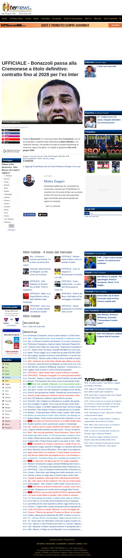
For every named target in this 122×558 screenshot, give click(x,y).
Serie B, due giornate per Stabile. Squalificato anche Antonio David (56, 393)
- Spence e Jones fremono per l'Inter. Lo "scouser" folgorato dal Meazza (60, 524)
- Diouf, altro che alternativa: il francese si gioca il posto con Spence (58, 521)
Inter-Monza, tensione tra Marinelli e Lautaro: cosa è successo (56, 487)
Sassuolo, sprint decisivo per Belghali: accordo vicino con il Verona (40, 272)
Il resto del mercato (36, 156)
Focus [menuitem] (28, 19)
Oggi (87, 213)
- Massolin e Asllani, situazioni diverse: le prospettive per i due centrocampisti (62, 527)
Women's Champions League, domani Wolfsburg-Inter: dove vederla (56, 464)
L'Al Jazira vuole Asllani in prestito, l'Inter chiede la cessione (53, 495)
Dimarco (7, 200)
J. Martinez (8, 176)
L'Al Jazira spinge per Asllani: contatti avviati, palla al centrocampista (56, 498)
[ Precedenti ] (11, 325)
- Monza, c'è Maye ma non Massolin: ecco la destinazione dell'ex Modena (61, 529)
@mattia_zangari (48, 158)
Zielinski (7, 197)
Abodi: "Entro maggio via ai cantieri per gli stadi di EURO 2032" (54, 353)
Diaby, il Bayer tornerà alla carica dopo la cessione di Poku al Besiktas (57, 438)
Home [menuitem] (4, 19)
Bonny (6, 210)
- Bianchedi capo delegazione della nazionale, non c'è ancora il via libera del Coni (66, 472)
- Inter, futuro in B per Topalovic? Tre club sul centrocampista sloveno (58, 481)
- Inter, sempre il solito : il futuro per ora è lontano (57, 484)
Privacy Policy (69, 540)
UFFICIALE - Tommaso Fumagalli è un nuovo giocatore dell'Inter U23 (57, 375)
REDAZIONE (50, 544)
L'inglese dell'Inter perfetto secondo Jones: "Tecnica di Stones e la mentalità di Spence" (64, 430)
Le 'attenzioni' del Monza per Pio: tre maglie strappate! (53, 461)
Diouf (6, 188)
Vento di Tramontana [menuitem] (73, 19)
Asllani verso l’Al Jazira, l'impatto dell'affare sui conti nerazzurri (56, 350)
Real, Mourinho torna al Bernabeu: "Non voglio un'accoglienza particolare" (59, 450)
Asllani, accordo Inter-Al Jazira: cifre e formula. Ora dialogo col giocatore (58, 415)
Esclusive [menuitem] (56, 19)
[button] (11, 226)
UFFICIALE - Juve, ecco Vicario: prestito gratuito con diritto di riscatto (40, 309)
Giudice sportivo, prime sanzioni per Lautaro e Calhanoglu (52, 424)
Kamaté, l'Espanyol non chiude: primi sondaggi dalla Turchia (53, 490)
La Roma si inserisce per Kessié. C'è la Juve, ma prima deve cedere (59, 341)
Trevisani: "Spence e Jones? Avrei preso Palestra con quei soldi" (55, 378)
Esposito (7, 207)
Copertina (89, 113)
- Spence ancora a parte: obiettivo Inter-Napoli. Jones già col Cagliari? (59, 427)
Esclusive (89, 254)
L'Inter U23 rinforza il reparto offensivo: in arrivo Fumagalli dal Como (56, 509)
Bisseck (7, 179)
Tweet (43, 215)
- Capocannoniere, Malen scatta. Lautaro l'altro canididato (56, 413)
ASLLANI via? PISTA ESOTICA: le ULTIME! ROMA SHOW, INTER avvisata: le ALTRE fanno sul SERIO (74, 421)
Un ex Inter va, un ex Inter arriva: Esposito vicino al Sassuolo (53, 501)
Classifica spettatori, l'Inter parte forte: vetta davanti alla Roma (53, 478)
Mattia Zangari (29, 158)
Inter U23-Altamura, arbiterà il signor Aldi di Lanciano (50, 398)
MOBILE (80, 544)
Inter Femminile (92, 311)
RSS (85, 544)
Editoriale (89, 62)
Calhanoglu (8, 194)
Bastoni (6, 185)
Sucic (6, 213)
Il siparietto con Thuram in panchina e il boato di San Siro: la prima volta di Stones (65, 444)
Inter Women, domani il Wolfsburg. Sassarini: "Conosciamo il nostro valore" (59, 367)
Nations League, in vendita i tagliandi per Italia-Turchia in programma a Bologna (61, 407)
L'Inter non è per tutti (36, 327)
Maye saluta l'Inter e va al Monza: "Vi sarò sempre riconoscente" (55, 452)
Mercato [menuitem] (97, 19)
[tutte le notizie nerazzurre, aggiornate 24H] (17, 7)
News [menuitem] (36, 19)
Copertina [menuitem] (45, 19)
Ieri (91, 213)
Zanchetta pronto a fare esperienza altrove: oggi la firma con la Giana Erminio (60, 504)
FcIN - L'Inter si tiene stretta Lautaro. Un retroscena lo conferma (109, 260)
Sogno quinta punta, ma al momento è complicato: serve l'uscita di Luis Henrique (64, 338)
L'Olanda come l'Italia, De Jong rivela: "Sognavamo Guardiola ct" (55, 347)
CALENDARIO (61, 544)
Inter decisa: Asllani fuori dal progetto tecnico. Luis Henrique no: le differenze (60, 455)
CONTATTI (71, 544)
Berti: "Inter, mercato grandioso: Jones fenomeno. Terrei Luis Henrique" (57, 432)
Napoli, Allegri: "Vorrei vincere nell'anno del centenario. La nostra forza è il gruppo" (62, 418)
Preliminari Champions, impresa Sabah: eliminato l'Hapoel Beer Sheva (58, 344)
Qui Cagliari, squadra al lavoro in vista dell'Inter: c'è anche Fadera (55, 355)
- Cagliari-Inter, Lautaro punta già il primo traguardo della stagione (59, 507)
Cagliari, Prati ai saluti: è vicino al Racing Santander (50, 370)
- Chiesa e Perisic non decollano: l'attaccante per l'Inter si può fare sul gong (61, 518)
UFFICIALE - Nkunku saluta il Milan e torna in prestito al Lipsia (71, 259)
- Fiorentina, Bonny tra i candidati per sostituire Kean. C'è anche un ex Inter (64, 458)
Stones (6, 216)
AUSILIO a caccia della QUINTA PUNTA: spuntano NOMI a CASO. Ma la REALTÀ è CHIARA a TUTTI (73, 492)
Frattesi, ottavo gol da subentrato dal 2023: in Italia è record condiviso (57, 515)
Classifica (7, 360)
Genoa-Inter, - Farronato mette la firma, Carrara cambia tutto (108, 298)
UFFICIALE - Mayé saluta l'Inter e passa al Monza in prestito (53, 373)
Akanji (6, 182)
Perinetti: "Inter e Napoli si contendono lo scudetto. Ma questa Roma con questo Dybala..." (66, 401)
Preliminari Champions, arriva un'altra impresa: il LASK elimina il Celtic (58, 336)
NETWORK (41, 544)
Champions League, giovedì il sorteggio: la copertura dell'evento (55, 447)
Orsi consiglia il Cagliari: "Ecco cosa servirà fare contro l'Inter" (54, 404)
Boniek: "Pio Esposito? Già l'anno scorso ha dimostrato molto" (54, 381)
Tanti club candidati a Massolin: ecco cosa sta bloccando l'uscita (57, 384)
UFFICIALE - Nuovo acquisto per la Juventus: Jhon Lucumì (71, 309)
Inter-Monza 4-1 (93, 157)
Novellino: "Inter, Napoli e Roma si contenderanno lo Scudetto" (54, 410)
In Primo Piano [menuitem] (16, 19)
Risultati (11, 230)
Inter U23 (89, 330)
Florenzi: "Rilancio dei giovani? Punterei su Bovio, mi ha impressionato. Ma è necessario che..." (68, 512)
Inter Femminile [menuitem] (111, 19)
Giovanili (89, 292)
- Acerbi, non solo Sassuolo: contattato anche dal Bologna (56, 390)
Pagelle (88, 273)
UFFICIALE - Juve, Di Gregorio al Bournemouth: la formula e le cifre (56, 470)
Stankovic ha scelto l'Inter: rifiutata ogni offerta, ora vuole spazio (57, 361)
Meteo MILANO (11, 331)
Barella (6, 191)
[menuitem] (120, 19)
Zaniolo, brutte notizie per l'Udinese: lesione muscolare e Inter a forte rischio (60, 395)
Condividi (30, 215)
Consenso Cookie (56, 540)
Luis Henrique (9, 219)
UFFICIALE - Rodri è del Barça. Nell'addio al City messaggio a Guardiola (71, 296)
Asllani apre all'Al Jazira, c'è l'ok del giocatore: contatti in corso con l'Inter (58, 435)
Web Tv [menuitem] (88, 19)
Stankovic (7, 222)
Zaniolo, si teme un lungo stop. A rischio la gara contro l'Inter (53, 475)
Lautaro (6, 203)
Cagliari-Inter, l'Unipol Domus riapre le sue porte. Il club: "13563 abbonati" (59, 441)
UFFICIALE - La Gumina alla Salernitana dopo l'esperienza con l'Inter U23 (59, 467)
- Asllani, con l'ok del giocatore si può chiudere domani (55, 387)
